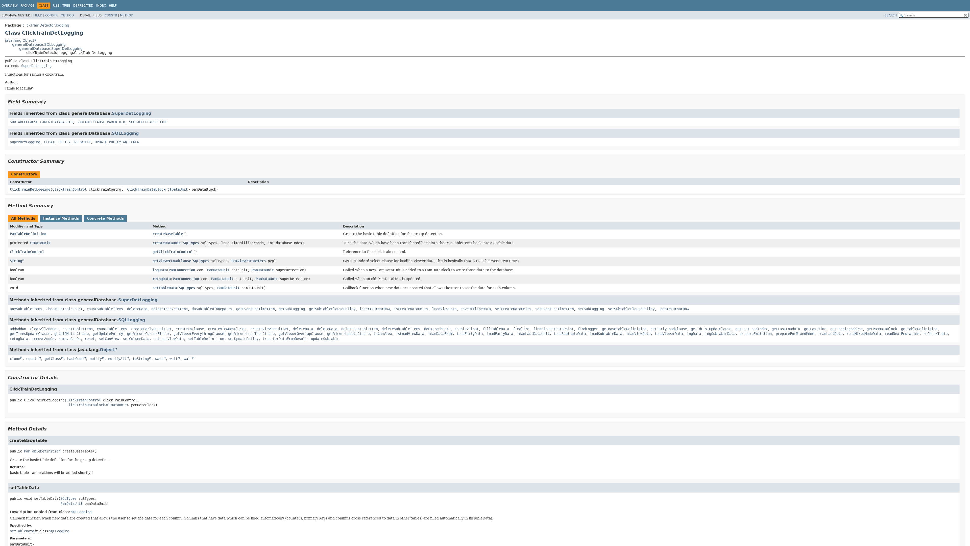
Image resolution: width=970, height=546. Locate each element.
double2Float (466, 329)
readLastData (830, 334)
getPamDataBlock (882, 329)
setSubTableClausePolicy (631, 309)
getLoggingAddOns (846, 329)
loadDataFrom (440, 334)
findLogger (588, 329)
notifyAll (117, 359)
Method (67, 15)
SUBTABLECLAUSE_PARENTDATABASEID (41, 122)
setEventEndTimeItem (554, 309)
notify (96, 359)
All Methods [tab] (23, 218)
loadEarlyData (469, 334)
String (16, 261)
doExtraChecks (437, 329)
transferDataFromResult (284, 339)
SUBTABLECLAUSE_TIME (148, 122)
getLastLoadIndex (751, 329)
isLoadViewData (410, 334)
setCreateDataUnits (513, 309)
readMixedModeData (863, 334)
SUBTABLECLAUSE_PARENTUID (101, 122)
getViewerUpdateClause (348, 334)
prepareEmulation (755, 334)
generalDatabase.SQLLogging (39, 44)
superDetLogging (25, 142)
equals (32, 359)
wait (159, 359)
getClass (53, 359)
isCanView (383, 334)
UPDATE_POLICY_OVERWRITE (67, 142)
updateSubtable (325, 339)
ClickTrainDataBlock (146, 189)
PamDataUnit (218, 270)
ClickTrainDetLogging (30, 189)
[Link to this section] (50, 101)
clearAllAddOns (44, 329)
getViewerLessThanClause (251, 334)
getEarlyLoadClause (668, 329)
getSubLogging (292, 309)
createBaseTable (168, 234)
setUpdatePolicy (243, 339)
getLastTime (815, 329)
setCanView (109, 339)
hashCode (75, 359)
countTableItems (77, 329)
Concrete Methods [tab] (105, 218)
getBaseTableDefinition (624, 329)
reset (90, 339)
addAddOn (18, 329)
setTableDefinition (206, 339)
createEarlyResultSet (151, 329)
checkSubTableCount (64, 309)
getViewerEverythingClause (199, 334)
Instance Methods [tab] (61, 218)
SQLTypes (191, 243)
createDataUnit (167, 243)
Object (107, 349)
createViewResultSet (227, 329)
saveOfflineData (475, 309)
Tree (66, 5)
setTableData (165, 288)
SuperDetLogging (36, 66)
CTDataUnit (177, 189)
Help (113, 5)
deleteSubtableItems (401, 329)
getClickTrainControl (173, 252)
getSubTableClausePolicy (332, 309)
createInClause (190, 329)
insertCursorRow (374, 309)
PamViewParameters (248, 261)
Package (28, 5)
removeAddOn (43, 339)
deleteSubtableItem (359, 329)
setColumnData (136, 339)
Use (56, 5)
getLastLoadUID (786, 329)
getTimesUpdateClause (30, 334)
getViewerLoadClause (172, 261)
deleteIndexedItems (169, 309)
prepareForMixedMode (795, 334)
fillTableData (496, 329)
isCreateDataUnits (411, 309)
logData (160, 270)
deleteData (137, 309)
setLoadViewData (168, 339)
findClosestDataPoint (553, 329)
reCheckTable (935, 334)
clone (15, 359)
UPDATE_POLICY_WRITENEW (117, 142)
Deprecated (83, 5)
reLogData (162, 279)
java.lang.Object (19, 40)
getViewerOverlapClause (301, 334)
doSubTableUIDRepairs (212, 309)
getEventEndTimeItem (255, 309)
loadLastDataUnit (533, 334)
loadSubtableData (569, 334)
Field (37, 15)
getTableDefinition (919, 329)
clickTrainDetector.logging (45, 25)
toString (141, 359)
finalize (521, 329)
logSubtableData (720, 334)
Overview (10, 5)
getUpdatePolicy (108, 334)
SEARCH (891, 15)
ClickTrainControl (69, 189)
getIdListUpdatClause (711, 329)
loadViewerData (668, 334)
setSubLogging (591, 309)
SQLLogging (125, 133)
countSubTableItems (105, 309)
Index (101, 5)
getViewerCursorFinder (148, 334)
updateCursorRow (674, 309)
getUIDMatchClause (71, 334)
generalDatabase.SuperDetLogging (51, 49)
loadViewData (444, 309)
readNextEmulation (902, 334)
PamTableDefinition (28, 234)
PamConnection (182, 270)
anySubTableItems (26, 309)
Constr (51, 15)
